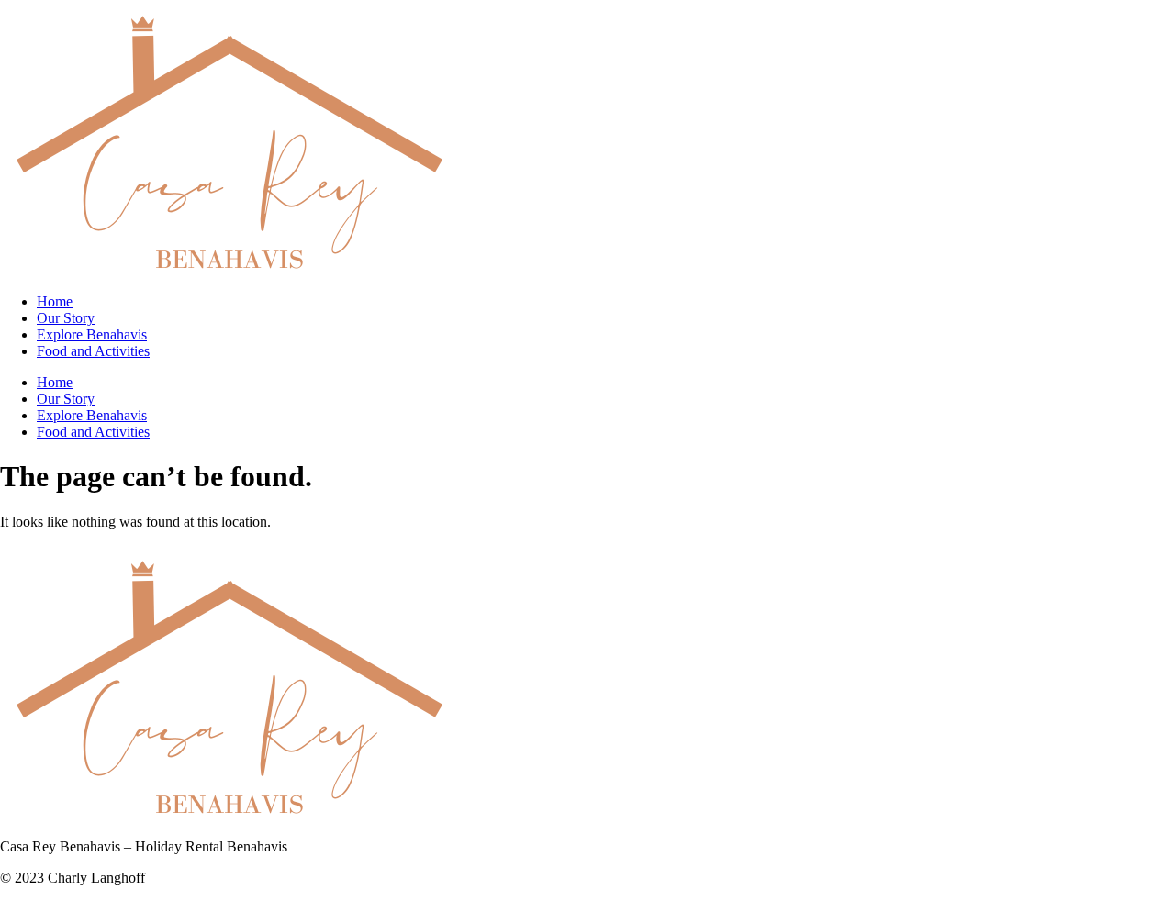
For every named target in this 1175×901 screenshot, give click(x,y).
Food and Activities (93, 351)
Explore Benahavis (92, 334)
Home (55, 301)
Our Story (66, 318)
